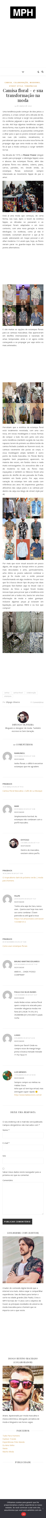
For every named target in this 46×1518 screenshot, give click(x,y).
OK (23, 1514)
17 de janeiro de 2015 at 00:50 (25, 1075)
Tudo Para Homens (11, 1435)
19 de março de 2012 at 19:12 (13, 787)
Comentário (8, 1180)
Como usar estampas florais (15, 946)
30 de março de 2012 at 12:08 (24, 809)
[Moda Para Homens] (23, 12)
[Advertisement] (23, 48)
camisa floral (18, 693)
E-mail (6, 1143)
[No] (43, 1508)
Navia (5, 1448)
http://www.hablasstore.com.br (28, 1094)
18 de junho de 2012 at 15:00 (13, 873)
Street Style (16, 86)
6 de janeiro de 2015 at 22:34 (24, 1038)
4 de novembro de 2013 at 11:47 (25, 964)
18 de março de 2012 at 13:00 (24, 756)
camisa (8, 82)
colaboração (21, 82)
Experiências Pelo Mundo (14, 1442)
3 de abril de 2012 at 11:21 (30, 843)
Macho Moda (8, 1451)
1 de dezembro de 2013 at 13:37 (25, 995)
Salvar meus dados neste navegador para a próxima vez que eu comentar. (22, 1173)
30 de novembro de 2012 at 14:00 (14, 942)
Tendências (31, 86)
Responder (19, 759)
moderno (35, 82)
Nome (6, 1130)
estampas (7, 696)
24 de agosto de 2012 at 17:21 (25, 899)
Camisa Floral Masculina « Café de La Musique (22, 790)
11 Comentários (36, 702)
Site (4, 1155)
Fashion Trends (9, 1439)
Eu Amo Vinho (8, 1445)
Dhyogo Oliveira (13, 702)
